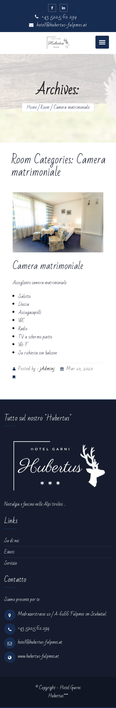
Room (45, 107)
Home (31, 107)
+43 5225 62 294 (58, 16)
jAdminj (47, 368)
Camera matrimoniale (48, 266)
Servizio (10, 563)
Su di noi (11, 540)
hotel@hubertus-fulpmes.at (61, 25)
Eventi (9, 552)
